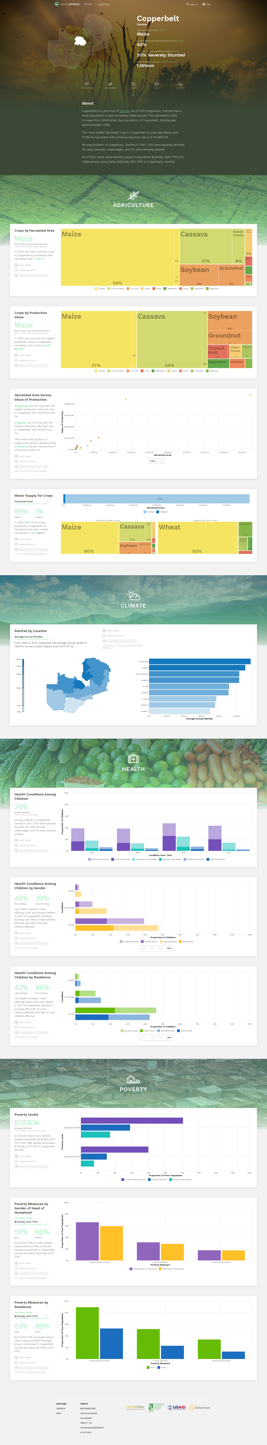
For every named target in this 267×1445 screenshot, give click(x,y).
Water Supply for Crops (33, 496)
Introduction (87, 88)
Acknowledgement (92, 1427)
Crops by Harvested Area (34, 230)
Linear (152, 461)
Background (88, 1408)
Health (157, 88)
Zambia (88, 4)
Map (208, 4)
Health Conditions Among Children (35, 796)
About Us (86, 1422)
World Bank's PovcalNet (37, 1130)
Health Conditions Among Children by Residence (35, 975)
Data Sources (88, 1413)
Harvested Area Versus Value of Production (32, 397)
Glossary (86, 1418)
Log (161, 461)
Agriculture (110, 88)
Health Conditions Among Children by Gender (35, 886)
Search (60, 1408)
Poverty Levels (26, 1114)
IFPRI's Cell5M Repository (37, 247)
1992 (144, 948)
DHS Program (33, 815)
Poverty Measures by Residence (31, 1304)
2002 (161, 948)
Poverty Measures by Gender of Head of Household (31, 1208)
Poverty (180, 88)
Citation (85, 1432)
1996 (152, 948)
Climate (133, 88)
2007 (169, 948)
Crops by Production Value (30, 315)
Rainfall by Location (30, 631)
